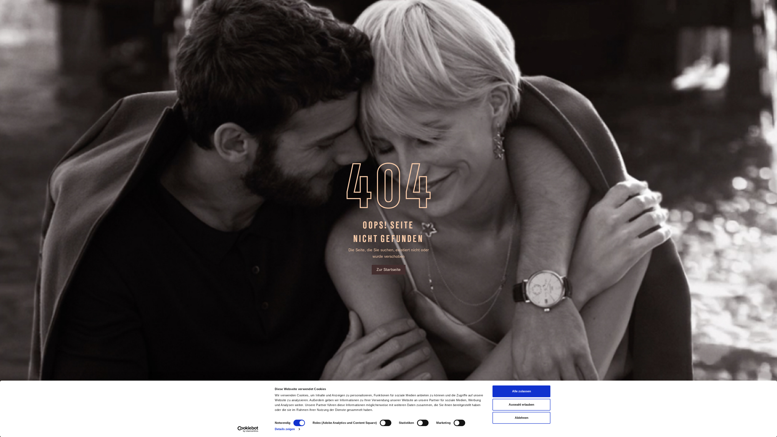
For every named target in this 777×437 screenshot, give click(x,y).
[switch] (385, 423)
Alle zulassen (521, 391)
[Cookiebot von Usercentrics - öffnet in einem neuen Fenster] (248, 429)
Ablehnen (521, 417)
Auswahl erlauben (521, 404)
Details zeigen (285, 429)
